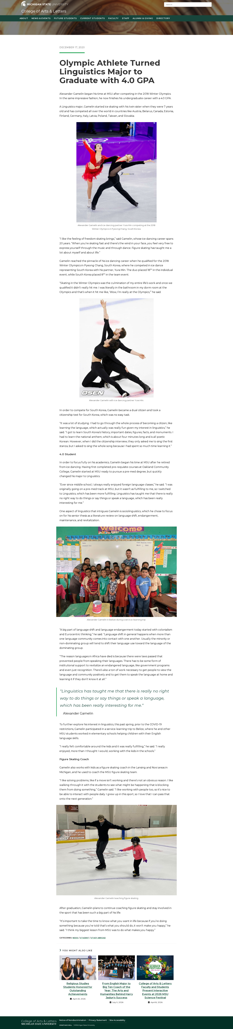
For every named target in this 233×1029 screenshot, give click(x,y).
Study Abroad (98, 938)
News (75, 938)
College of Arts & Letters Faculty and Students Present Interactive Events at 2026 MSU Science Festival (155, 990)
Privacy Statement (98, 1020)
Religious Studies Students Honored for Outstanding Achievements (77, 989)
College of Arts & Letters (43, 11)
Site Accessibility (117, 1020)
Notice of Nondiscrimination (72, 1020)
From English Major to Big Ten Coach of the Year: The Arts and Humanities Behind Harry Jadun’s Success (116, 990)
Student (84, 938)
